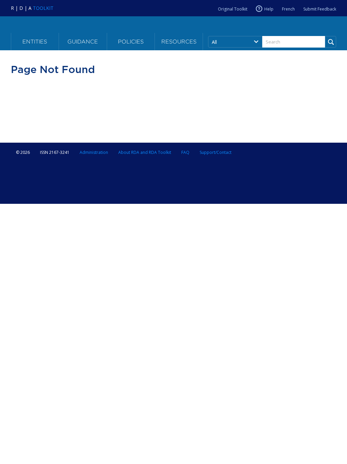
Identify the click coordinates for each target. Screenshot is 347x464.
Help (268, 9)
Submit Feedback (319, 9)
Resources (179, 41)
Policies (131, 41)
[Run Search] (330, 42)
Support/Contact (215, 152)
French (288, 9)
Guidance (82, 41)
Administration (94, 152)
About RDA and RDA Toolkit (144, 152)
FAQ (185, 152)
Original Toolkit (232, 9)
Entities (34, 41)
